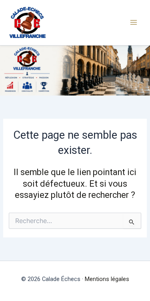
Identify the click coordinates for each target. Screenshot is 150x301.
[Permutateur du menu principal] (133, 22)
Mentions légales (107, 279)
